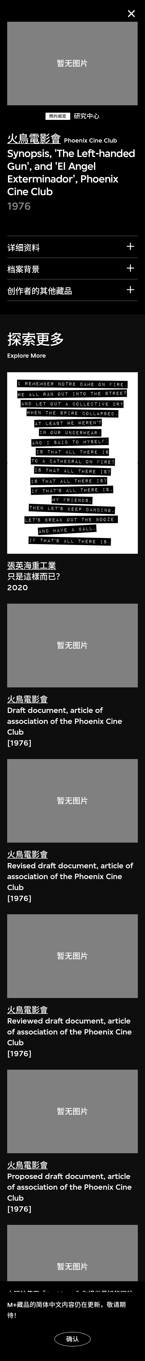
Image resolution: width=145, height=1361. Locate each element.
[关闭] (131, 13)
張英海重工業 (31, 566)
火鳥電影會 (34, 139)
